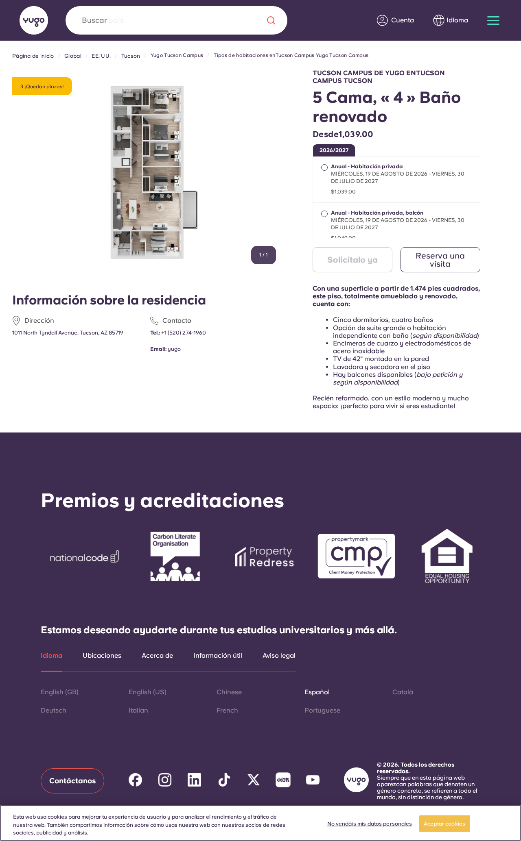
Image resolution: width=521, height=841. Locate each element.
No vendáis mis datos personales (369, 823)
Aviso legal (279, 655)
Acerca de (157, 655)
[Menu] (493, 20)
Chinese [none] (229, 692)
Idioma (51, 655)
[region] (260, 823)
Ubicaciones (102, 655)
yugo (174, 349)
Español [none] (317, 692)
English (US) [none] (147, 692)
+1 (183, 333)
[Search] (271, 20)
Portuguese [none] (322, 710)
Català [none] (402, 692)
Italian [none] (138, 710)
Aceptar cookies (444, 823)
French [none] (227, 710)
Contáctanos (72, 780)
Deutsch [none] (53, 710)
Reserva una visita (440, 260)
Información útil (217, 655)
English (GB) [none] (60, 692)
